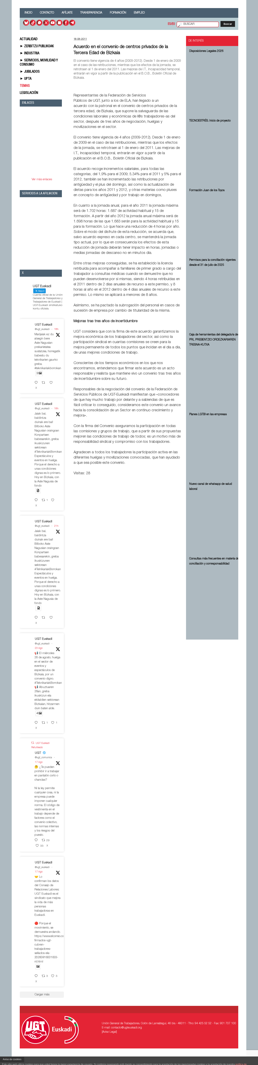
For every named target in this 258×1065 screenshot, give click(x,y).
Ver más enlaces (42, 179)
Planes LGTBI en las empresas (208, 414)
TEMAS (25, 86)
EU (173, 24)
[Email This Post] (158, 86)
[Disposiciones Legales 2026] (214, 85)
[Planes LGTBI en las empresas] (214, 448)
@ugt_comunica (43, 757)
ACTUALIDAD (28, 39)
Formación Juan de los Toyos (207, 190)
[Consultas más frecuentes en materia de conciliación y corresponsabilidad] (214, 598)
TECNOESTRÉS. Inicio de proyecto (210, 120)
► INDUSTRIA (29, 53)
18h (56, 329)
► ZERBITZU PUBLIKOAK (37, 46)
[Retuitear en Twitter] (32, 743)
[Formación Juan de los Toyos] (214, 224)
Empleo (139, 13)
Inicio (28, 13)
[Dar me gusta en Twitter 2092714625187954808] (54, 500)
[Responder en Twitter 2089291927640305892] (37, 840)
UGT (38, 753)
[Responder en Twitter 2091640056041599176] (37, 723)
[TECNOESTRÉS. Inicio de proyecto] (214, 155)
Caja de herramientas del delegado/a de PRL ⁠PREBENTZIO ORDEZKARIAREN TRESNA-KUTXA (213, 339)
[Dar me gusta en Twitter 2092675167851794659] (52, 618)
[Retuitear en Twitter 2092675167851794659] (45, 618)
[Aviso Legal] (109, 1032)
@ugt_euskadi (42, 329)
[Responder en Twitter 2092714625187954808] (37, 500)
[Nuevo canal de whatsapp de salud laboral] (214, 523)
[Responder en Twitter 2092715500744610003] (37, 383)
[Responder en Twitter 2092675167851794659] (37, 618)
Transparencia (91, 13)
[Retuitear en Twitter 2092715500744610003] (45, 383)
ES (169, 24)
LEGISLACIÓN (29, 93)
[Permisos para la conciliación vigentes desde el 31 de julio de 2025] (214, 299)
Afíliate (67, 13)
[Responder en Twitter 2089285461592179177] (37, 976)
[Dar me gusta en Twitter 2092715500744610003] (52, 383)
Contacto (47, 13)
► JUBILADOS (30, 72)
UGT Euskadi (43, 324)
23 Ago (39, 648)
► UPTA (25, 79)
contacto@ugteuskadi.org (126, 1027)
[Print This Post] (179, 86)
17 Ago (39, 762)
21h (56, 526)
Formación (118, 13)
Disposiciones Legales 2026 (206, 51)
